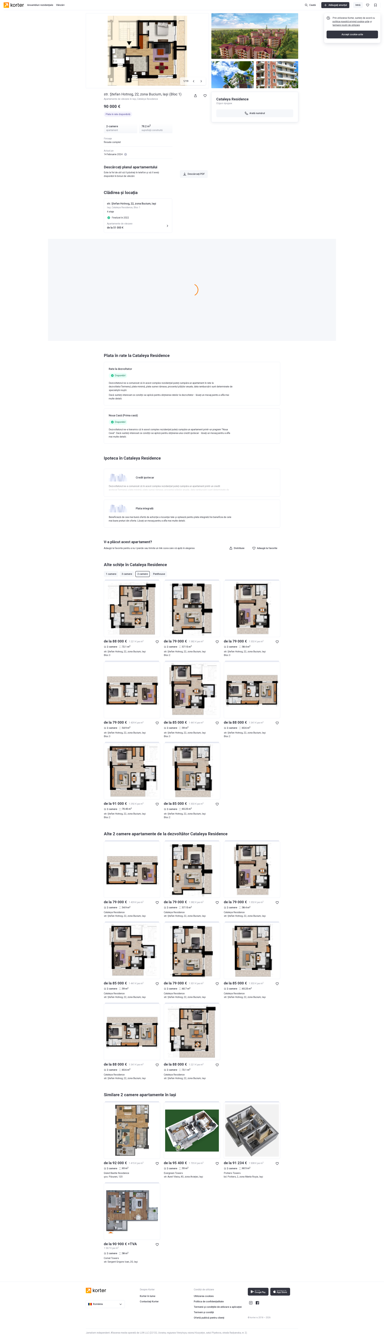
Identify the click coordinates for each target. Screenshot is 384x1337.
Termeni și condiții (204, 1312)
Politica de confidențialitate (209, 1301)
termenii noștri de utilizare (346, 25)
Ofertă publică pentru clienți (209, 1317)
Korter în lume (147, 1296)
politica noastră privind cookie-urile (351, 21)
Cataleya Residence (147, 99)
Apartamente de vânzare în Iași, (120, 99)
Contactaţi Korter (149, 1301)
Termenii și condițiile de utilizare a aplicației (218, 1306)
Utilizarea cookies (204, 1296)
